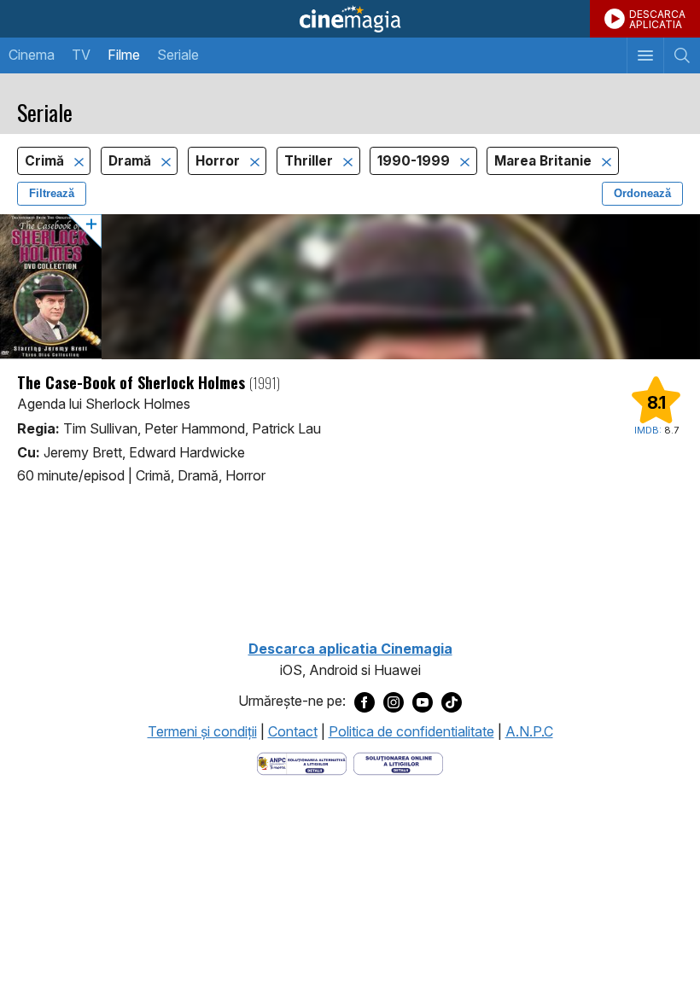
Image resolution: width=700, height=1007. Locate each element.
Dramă (131, 161)
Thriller (310, 161)
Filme (124, 54)
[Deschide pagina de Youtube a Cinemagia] (422, 701)
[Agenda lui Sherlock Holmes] (350, 286)
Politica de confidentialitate (411, 731)
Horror (219, 161)
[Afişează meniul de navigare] (645, 55)
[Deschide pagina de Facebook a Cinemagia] (364, 701)
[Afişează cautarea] (681, 55)
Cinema (32, 54)
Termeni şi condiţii (202, 731)
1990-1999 (415, 161)
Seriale (178, 54)
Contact (293, 731)
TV (81, 54)
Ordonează (642, 193)
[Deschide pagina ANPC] (302, 762)
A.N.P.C (529, 731)
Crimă (46, 161)
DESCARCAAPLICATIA (657, 19)
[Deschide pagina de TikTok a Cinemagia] (451, 701)
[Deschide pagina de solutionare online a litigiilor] (398, 762)
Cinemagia (350, 19)
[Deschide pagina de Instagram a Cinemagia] (393, 701)
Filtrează (51, 193)
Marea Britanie (544, 161)
